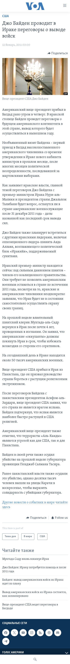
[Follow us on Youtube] (23, 632)
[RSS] (40, 632)
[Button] (58, 53)
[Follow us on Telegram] (5, 641)
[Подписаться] (57, 632)
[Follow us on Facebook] (5, 632)
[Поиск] (35, 659)
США (5, 16)
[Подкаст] (48, 632)
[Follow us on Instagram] (31, 632)
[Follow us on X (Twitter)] (14, 632)
